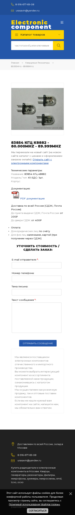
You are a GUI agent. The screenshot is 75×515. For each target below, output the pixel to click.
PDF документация (32, 198)
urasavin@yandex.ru (28, 10)
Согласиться (37, 510)
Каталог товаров (32, 34)
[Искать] (58, 45)
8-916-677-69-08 (24, 4)
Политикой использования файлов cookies (34, 504)
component (31, 24)
